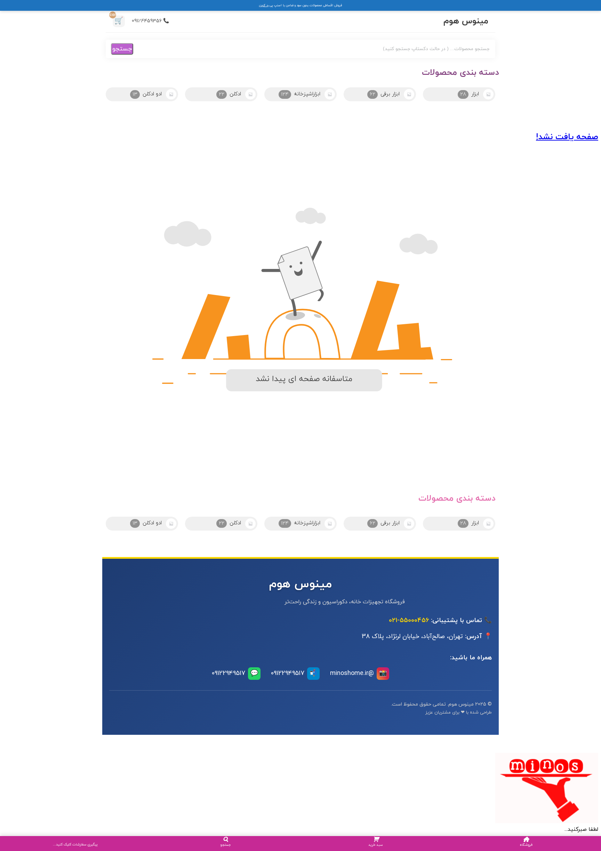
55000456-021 (409, 620)
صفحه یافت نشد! (567, 137)
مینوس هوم (465, 21)
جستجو (122, 49)
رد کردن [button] (264, 5)
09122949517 (294, 673)
